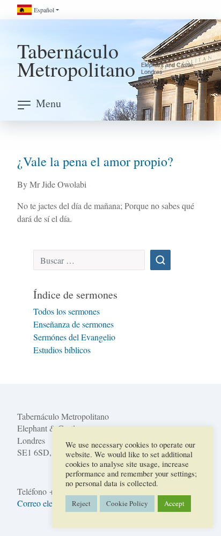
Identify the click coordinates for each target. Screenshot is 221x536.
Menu (48, 103)
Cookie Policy (127, 503)
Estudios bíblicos (62, 349)
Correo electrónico (48, 503)
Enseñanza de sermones (73, 324)
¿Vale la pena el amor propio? (95, 161)
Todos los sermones (66, 311)
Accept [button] (174, 503)
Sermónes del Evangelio (74, 337)
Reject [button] (81, 503)
